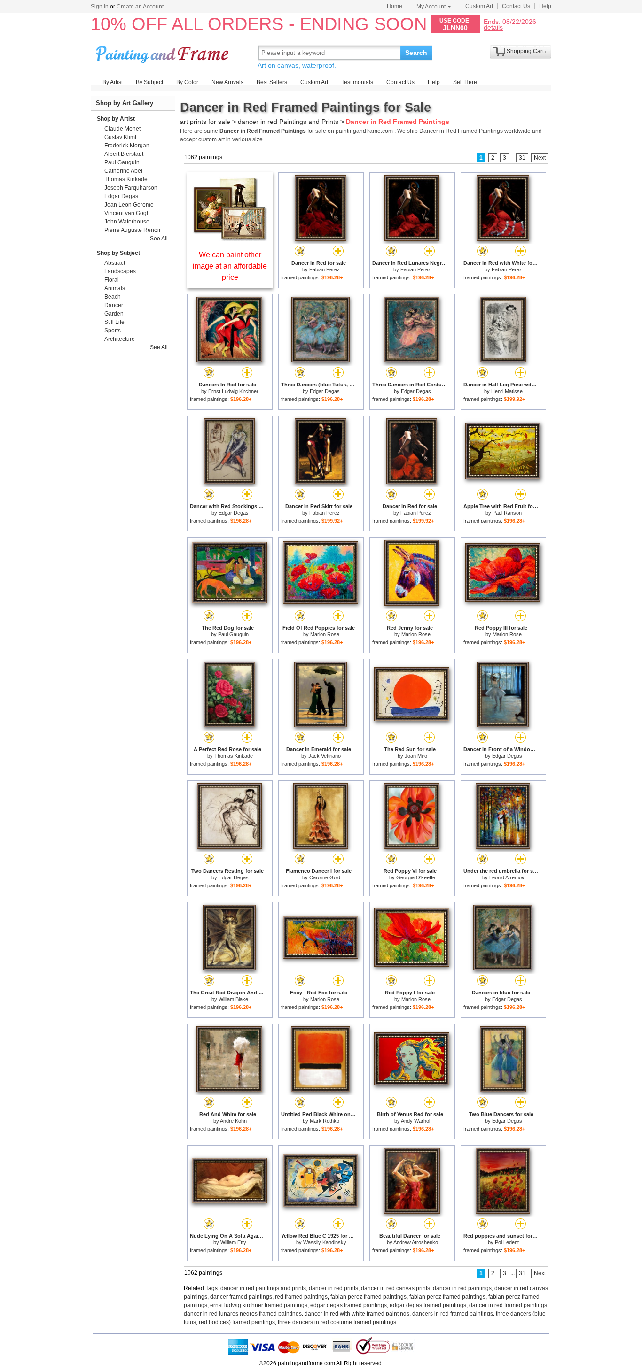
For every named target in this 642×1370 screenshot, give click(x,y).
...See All (157, 238)
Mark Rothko (324, 1121)
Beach (112, 296)
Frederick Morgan (126, 145)
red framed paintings (301, 1296)
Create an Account (140, 6)
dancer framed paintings (241, 1296)
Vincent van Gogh (127, 213)
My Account (431, 6)
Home (394, 6)
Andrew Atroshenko (415, 1242)
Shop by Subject (118, 253)
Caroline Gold (324, 877)
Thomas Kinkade (233, 756)
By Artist (112, 82)
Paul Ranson (507, 513)
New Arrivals (227, 82)
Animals (114, 288)
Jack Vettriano (324, 756)
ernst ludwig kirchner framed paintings (258, 1305)
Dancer (113, 305)
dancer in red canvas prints (395, 1288)
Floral (111, 280)
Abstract (114, 263)
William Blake (233, 999)
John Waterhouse (126, 221)
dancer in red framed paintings (508, 1305)
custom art (211, 139)
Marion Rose (324, 634)
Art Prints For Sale (163, 52)
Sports (112, 330)
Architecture (119, 339)
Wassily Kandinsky (324, 1242)
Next (540, 157)
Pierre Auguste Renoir (132, 230)
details (493, 27)
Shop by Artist (116, 118)
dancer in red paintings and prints (263, 1288)
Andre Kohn (233, 1121)
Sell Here (465, 82)
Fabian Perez (324, 269)
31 (522, 157)
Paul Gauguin (233, 634)
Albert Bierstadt (123, 154)
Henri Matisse (507, 391)
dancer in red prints (333, 1288)
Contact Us (516, 6)
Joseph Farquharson (130, 188)
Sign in (100, 6)
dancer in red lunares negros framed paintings (243, 1313)
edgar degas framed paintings (348, 1305)
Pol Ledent (507, 1242)
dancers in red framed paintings (452, 1313)
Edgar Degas (325, 391)
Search (416, 52)
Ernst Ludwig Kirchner (233, 391)
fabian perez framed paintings (368, 1296)
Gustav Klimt (120, 137)
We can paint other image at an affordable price (230, 266)
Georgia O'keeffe (415, 877)
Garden (114, 313)
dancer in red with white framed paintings (357, 1313)
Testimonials (357, 82)
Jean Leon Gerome (129, 204)
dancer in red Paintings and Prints (288, 121)
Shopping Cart (525, 51)
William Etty (233, 1242)
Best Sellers (272, 82)
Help (545, 6)
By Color (187, 82)
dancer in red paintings (462, 1288)
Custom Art (479, 6)
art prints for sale (205, 121)
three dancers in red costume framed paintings (337, 1322)
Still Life (114, 322)
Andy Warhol (415, 1121)
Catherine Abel (123, 171)
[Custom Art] (229, 239)
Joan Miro (416, 756)
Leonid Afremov (507, 877)
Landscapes (120, 271)
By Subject (149, 82)
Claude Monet (122, 128)
